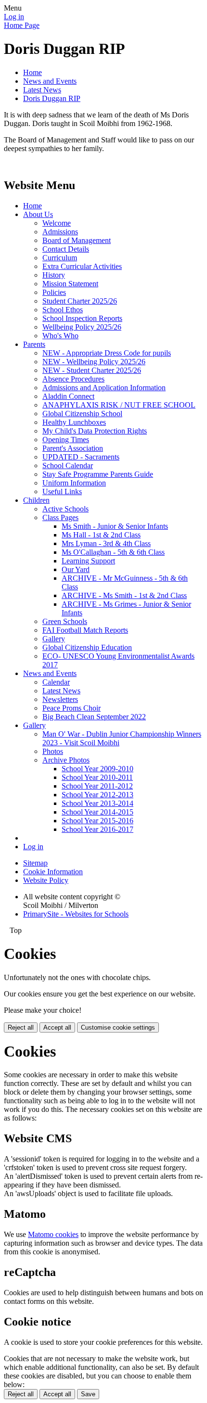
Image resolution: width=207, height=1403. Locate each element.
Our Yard (76, 569)
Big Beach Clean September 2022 (94, 717)
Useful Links (62, 491)
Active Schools (65, 509)
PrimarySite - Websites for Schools (76, 914)
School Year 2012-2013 (97, 795)
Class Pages (60, 517)
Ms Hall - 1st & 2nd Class (101, 535)
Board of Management (76, 240)
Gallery (53, 639)
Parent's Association (72, 448)
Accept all (57, 1027)
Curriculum (59, 258)
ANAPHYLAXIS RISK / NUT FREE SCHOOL (118, 405)
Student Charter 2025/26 (79, 301)
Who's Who (60, 336)
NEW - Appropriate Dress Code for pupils (106, 353)
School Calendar (67, 465)
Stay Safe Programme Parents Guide (97, 474)
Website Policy (45, 880)
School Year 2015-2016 (97, 820)
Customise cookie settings (118, 1027)
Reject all (21, 1027)
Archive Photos (66, 760)
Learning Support (88, 561)
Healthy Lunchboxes (74, 422)
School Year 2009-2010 (97, 769)
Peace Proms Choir (71, 708)
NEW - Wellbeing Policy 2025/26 (93, 361)
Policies (54, 292)
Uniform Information (74, 483)
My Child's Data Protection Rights (94, 431)
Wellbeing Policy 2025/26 (81, 327)
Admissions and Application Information (104, 387)
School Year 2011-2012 (97, 786)
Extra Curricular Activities (82, 266)
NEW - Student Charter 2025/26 (91, 370)
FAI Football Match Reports (85, 630)
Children (36, 500)
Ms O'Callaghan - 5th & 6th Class (113, 552)
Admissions (60, 232)
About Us (38, 214)
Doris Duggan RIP (51, 98)
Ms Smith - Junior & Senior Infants (115, 526)
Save (88, 1394)
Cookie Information (53, 871)
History (53, 275)
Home (32, 72)
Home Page (21, 25)
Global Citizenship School (82, 413)
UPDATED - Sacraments (80, 457)
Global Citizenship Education (87, 647)
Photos (52, 751)
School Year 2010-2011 (97, 777)
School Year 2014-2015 (97, 812)
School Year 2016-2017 (97, 829)
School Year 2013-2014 (97, 803)
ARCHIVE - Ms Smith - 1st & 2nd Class (124, 595)
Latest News (42, 90)
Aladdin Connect (68, 396)
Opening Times (65, 439)
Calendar (56, 682)
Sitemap (35, 863)
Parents (34, 344)
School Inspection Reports (82, 318)
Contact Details (65, 249)
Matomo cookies (53, 1234)
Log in (14, 17)
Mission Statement (70, 284)
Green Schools (64, 621)
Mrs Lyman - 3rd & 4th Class (106, 543)
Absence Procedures (73, 379)
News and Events (50, 81)
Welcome (56, 223)
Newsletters (60, 699)
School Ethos (62, 310)
